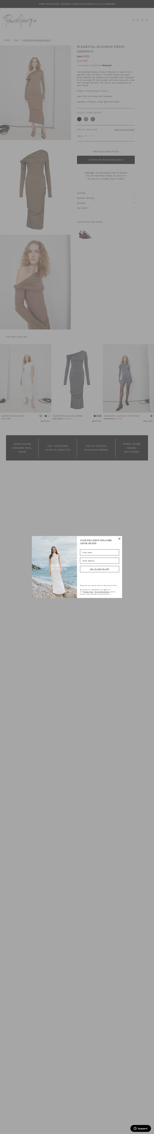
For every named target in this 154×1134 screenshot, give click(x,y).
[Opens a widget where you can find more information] (140, 1128)
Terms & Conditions (102, 592)
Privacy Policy (88, 592)
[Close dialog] (119, 538)
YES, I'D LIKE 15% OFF (99, 569)
